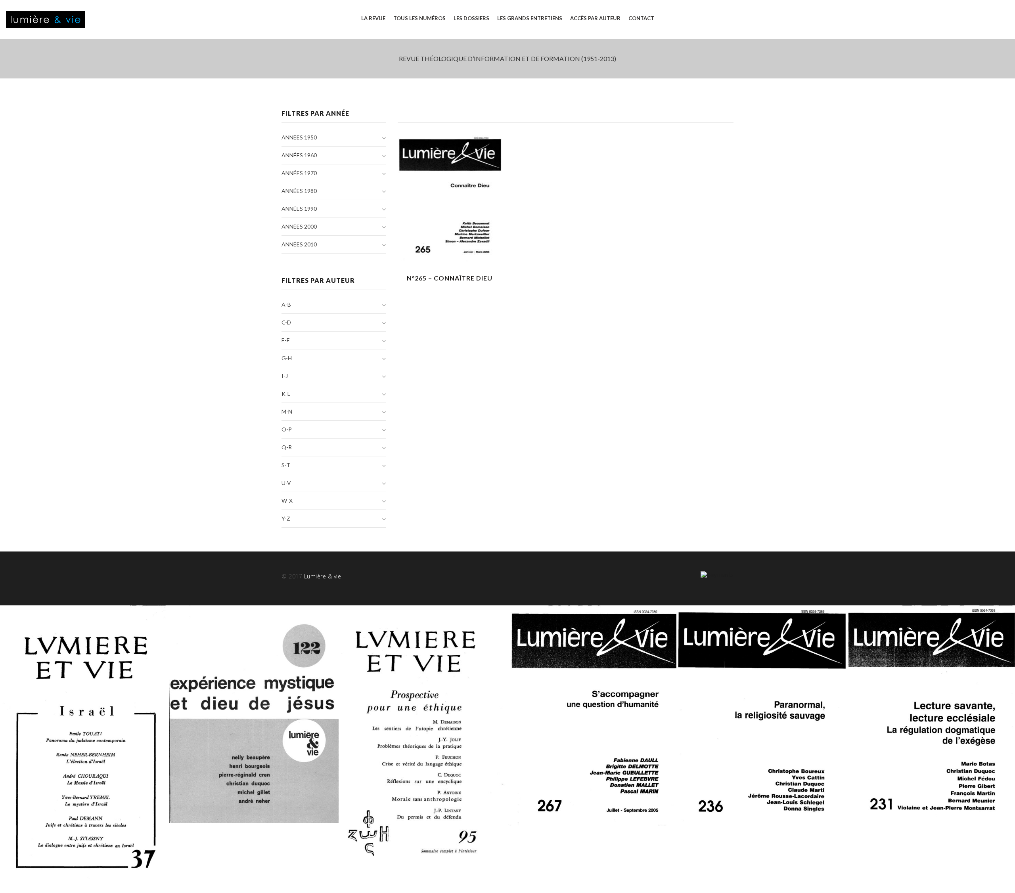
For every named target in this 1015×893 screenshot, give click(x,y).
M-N (287, 411)
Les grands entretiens (529, 18)
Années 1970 (299, 173)
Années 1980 (299, 190)
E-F (285, 340)
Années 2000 (299, 226)
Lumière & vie (322, 576)
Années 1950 (299, 137)
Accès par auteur (595, 18)
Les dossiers (471, 18)
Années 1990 (299, 208)
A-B (286, 304)
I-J (285, 375)
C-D (286, 322)
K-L (286, 393)
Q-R (287, 447)
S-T (286, 465)
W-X (287, 500)
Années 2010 (299, 244)
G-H (287, 358)
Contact (641, 18)
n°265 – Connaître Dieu (449, 278)
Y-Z (286, 518)
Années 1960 (299, 155)
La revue (373, 18)
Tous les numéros (419, 18)
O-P (287, 429)
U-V (286, 482)
